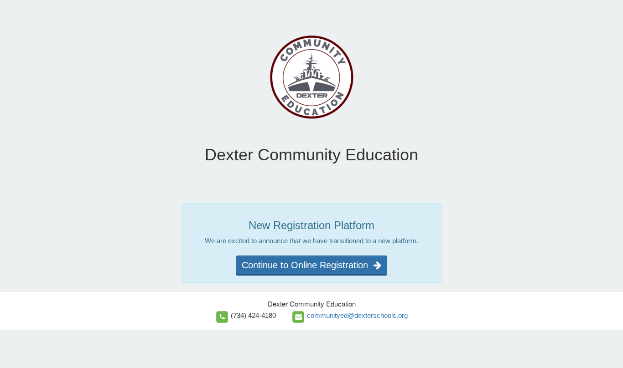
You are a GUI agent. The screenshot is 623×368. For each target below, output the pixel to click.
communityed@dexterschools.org (357, 315)
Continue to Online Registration (308, 265)
